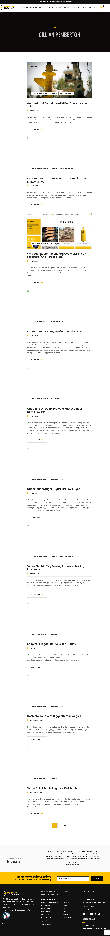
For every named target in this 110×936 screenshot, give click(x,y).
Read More (35, 129)
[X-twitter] (95, 914)
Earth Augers (45, 909)
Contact (92, 8)
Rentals (50, 8)
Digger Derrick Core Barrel (50, 902)
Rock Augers (45, 906)
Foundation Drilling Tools (31, 8)
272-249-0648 (88, 899)
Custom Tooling (62, 8)
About (65, 905)
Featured (54, 93)
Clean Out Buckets (47, 915)
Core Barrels (45, 912)
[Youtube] (91, 914)
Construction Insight (40, 93)
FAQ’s (65, 908)
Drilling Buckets (46, 918)
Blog (84, 8)
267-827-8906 (88, 925)
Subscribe (97, 879)
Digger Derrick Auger (48, 899)
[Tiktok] (99, 914)
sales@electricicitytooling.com (94, 928)
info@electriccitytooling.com (93, 903)
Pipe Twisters (45, 921)
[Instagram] (87, 914)
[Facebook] (83, 914)
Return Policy (67, 917)
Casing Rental (46, 924)
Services (75, 8)
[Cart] (107, 7)
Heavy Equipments (66, 93)
